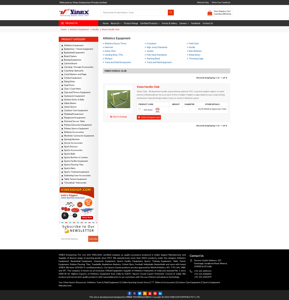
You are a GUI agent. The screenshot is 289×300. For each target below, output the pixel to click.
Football (138, 264)
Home (106, 23)
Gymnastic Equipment (74, 96)
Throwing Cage (196, 58)
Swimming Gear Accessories (77, 175)
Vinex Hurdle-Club (148, 86)
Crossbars (151, 43)
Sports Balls (69, 153)
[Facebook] (129, 293)
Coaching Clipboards (73, 70)
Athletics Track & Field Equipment (103, 282)
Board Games (70, 56)
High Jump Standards (157, 47)
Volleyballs (148, 264)
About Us (115, 23)
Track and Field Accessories (118, 62)
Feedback (195, 23)
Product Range (131, 23)
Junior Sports (70, 106)
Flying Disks (69, 81)
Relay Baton (194, 55)
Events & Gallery (169, 23)
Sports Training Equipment (76, 171)
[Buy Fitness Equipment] (78, 204)
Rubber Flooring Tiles (80, 264)
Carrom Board (70, 63)
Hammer (109, 47)
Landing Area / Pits (114, 55)
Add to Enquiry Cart (150, 117)
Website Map (203, 2)
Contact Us (208, 23)
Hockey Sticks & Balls (73, 99)
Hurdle (95, 29)
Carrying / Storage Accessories (78, 67)
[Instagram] (135, 293)
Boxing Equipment (72, 59)
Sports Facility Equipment (75, 161)
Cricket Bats (128, 264)
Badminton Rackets (111, 264)
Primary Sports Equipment (76, 128)
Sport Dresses (70, 146)
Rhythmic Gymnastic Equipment (78, 135)
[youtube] (150, 293)
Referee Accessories (73, 132)
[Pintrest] (155, 293)
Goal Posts (69, 85)
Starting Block (153, 58)
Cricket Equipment (72, 78)
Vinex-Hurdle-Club (110, 29)
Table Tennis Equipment (75, 179)
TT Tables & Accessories (163, 282)
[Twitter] (140, 293)
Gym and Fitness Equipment (76, 92)
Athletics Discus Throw (115, 43)
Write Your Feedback (221, 2)
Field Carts (194, 43)
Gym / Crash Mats (72, 88)
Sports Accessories (72, 150)
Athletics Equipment (79, 29)
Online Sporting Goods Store (135, 282)
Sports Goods (114, 267)
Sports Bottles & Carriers (75, 157)
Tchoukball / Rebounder (75, 182)
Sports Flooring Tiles (73, 164)
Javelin (150, 51)
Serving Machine (71, 139)
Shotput (108, 58)
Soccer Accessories (73, 143)
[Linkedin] (160, 293)
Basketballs (159, 264)
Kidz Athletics (195, 51)
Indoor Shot (110, 51)
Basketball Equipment (74, 52)
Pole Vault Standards (157, 55)
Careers (183, 23)
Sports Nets (69, 168)
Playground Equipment (74, 117)
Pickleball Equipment (73, 114)
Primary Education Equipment (77, 124)
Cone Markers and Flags (75, 74)
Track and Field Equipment (159, 62)
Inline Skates (69, 103)
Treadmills (96, 264)
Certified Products (148, 23)
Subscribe (93, 239)
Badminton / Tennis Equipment (78, 49)
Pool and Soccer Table (74, 121)
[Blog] (145, 293)
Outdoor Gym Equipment (75, 110)
